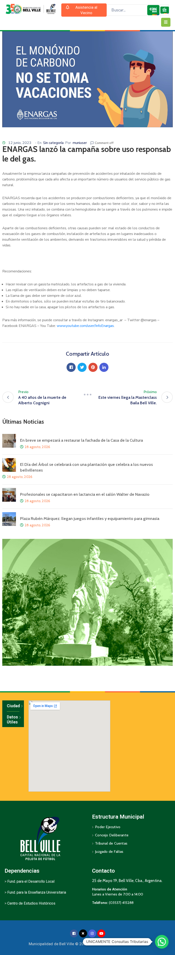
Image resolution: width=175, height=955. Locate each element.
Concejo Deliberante (112, 835)
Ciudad (13, 705)
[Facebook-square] (74, 933)
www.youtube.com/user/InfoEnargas (85, 325)
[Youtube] (101, 933)
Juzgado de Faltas (109, 851)
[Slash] (87, 394)
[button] (84, 10)
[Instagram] (92, 933)
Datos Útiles (12, 719)
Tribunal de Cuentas (111, 843)
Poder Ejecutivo (107, 827)
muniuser (79, 142)
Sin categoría (53, 142)
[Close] (83, 933)
